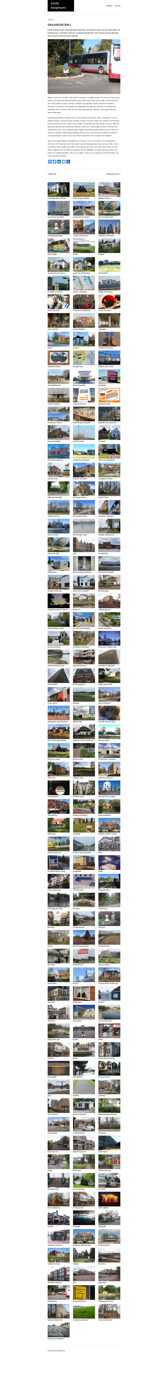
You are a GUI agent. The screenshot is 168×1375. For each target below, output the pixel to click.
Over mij (117, 6)
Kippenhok (52, 174)
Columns (109, 6)
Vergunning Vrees (112, 174)
